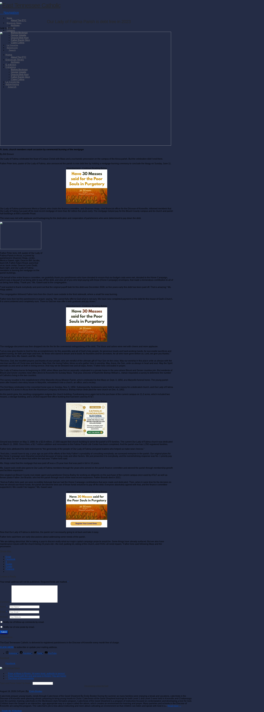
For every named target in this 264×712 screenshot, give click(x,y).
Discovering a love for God (96, 686)
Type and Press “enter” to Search (16, 683)
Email (3, 612)
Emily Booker (35, 691)
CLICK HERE (7, 647)
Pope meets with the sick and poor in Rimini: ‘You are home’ (37, 676)
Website (4, 617)
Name (3, 607)
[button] (9, 12)
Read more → (174, 706)
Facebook (4, 658)
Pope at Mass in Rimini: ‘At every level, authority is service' (36, 673)
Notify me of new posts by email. (19, 627)
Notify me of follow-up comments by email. (23, 622)
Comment (5, 602)
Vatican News (13, 668)
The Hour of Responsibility (21, 678)
